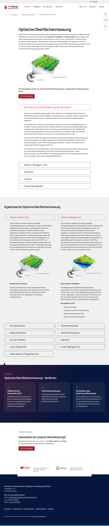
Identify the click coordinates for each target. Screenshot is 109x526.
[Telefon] (105, 26)
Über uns (82, 7)
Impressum (8, 509)
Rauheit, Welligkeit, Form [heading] (35, 164)
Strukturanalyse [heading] (17, 325)
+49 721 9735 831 (13, 500)
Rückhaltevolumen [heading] (69, 325)
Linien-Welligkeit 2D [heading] (70, 346)
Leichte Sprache (40, 509)
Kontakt (101, 7)
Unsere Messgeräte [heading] (33, 186)
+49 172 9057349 (14, 502)
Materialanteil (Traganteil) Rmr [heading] (24, 354)
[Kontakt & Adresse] (105, 14)
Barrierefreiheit (29, 509)
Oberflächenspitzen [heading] (70, 332)
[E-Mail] (105, 20)
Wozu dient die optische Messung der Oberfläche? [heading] (48, 107)
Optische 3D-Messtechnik (28, 14)
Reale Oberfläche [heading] (17, 332)
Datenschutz (17, 509)
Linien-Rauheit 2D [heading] (18, 346)
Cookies (50, 509)
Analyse (27, 7)
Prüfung (36, 7)
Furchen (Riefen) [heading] (17, 339)
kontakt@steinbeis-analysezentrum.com (23, 497)
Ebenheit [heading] (64, 339)
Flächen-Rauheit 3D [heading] (18, 217)
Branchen (59, 7)
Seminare (92, 7)
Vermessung (47, 7)
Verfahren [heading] (29, 171)
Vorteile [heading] (28, 179)
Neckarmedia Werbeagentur (39, 516)
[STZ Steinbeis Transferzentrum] (11, 6)
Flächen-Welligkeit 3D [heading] (70, 217)
